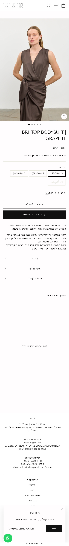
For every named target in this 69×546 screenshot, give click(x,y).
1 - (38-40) (38, 173)
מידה (62, 167)
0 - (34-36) (57, 173)
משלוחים (35, 269)
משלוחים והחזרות (32, 495)
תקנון (32, 490)
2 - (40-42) (19, 173)
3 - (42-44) (57, 182)
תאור (35, 259)
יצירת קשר (35, 278)
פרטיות (32, 500)
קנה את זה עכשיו (34, 214)
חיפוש (33, 485)
